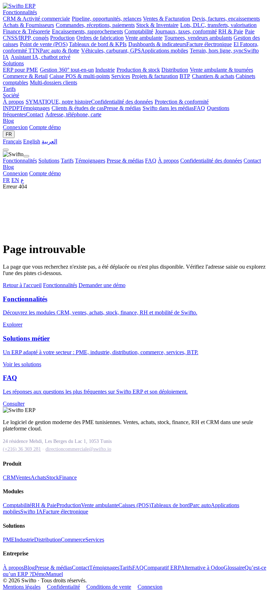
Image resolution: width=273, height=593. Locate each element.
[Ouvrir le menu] (6, 150)
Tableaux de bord (170, 505)
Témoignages (90, 161)
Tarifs (9, 89)
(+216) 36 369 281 (22, 449)
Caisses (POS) (134, 505)
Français (12, 141)
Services (94, 540)
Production (69, 505)
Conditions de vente (108, 587)
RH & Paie (44, 505)
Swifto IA (31, 512)
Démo (39, 574)
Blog (8, 121)
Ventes (23, 477)
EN (15, 180)
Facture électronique (65, 512)
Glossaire (234, 568)
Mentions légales (22, 587)
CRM (9, 477)
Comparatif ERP (162, 568)
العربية (49, 141)
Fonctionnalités (20, 12)
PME (9, 540)
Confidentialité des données (211, 161)
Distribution (47, 540)
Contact (252, 161)
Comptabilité (17, 505)
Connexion (15, 127)
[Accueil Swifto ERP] (19, 6)
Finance (68, 477)
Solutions (13, 63)
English (31, 141)
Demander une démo (102, 285)
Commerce (73, 540)
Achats (38, 477)
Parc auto (200, 505)
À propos (168, 161)
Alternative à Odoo (202, 568)
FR (9, 134)
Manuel (54, 574)
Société (11, 95)
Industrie (24, 540)
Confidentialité (63, 587)
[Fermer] (26, 156)
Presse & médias (125, 161)
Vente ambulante (99, 505)
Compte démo (45, 127)
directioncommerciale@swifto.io (78, 449)
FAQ (150, 161)
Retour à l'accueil (22, 285)
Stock (52, 477)
